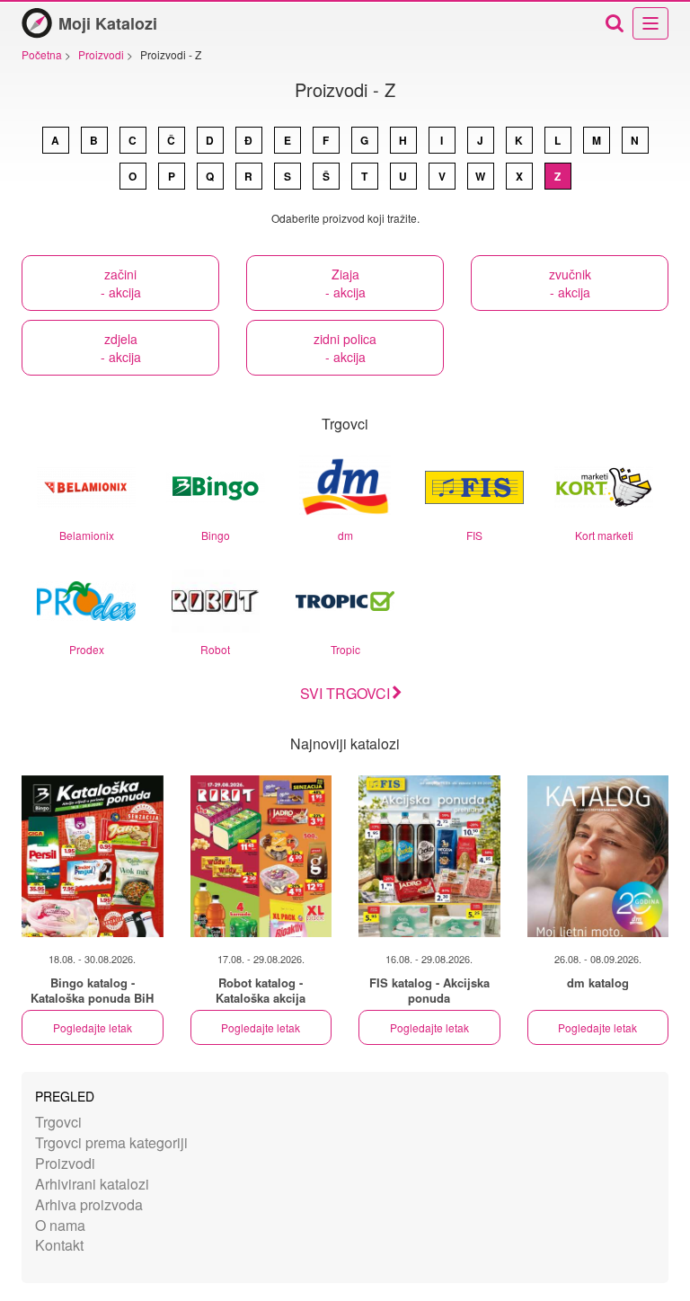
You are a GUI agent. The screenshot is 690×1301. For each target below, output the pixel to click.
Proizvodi (65, 1163)
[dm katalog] (598, 856)
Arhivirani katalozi (92, 1183)
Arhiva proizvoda (89, 1204)
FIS (474, 535)
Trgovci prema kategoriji (111, 1142)
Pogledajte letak (92, 1027)
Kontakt (59, 1245)
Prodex (86, 649)
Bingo (215, 535)
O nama (60, 1225)
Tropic (345, 649)
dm (345, 535)
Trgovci (58, 1121)
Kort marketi (604, 535)
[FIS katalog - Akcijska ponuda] (429, 856)
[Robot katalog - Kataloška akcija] (261, 856)
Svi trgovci (345, 693)
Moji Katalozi (107, 23)
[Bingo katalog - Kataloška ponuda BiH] (93, 856)
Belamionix (86, 535)
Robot (215, 649)
